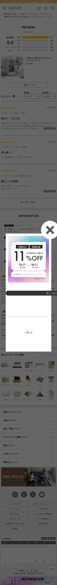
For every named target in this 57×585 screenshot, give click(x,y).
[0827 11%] (28, 259)
